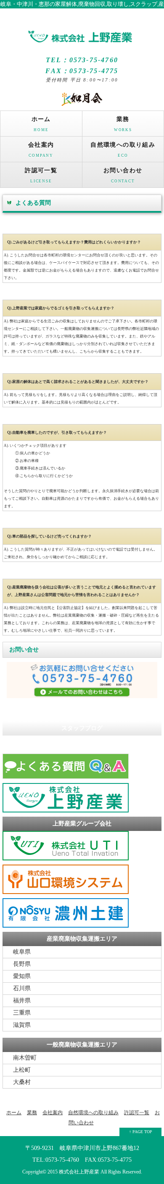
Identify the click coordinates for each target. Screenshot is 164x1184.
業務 (123, 124)
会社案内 (41, 150)
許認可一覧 (41, 175)
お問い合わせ (122, 175)
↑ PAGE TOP (140, 1131)
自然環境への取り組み (122, 150)
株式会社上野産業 (79, 1172)
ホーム (41, 124)
